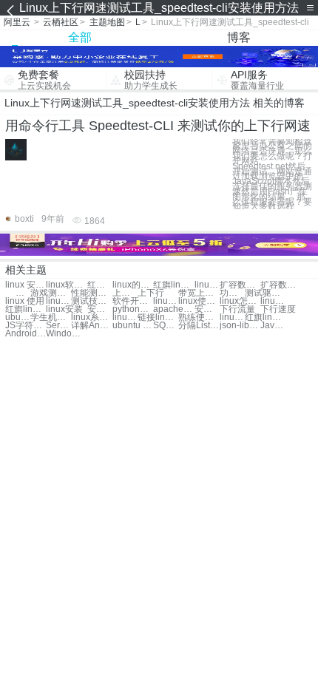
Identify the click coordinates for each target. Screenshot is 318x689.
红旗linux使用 (25, 309)
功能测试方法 (232, 293)
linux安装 (64, 309)
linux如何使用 (272, 301)
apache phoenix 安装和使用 (173, 309)
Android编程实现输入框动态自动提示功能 (25, 334)
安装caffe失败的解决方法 (207, 309)
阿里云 (17, 22)
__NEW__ (17, 293)
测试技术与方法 (91, 301)
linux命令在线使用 (232, 317)
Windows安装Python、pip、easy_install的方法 (66, 334)
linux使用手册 (198, 301)
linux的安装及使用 (132, 285)
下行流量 (237, 309)
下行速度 (278, 309)
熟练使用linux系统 (198, 317)
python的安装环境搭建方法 (132, 309)
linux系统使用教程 (91, 317)
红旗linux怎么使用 (265, 317)
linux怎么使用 (240, 301)
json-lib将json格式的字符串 (240, 326)
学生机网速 (50, 317)
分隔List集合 (198, 326)
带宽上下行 (198, 293)
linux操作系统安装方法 (207, 285)
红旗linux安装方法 (99, 285)
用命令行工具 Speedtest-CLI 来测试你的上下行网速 (158, 125)
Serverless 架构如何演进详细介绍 (58, 326)
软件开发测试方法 (132, 301)
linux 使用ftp (125, 317)
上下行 (125, 293)
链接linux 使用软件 (158, 317)
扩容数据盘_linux (240, 285)
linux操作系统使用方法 (165, 301)
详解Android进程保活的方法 (91, 326)
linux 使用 (24, 301)
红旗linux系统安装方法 (173, 285)
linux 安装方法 (25, 285)
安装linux (99, 309)
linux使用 (58, 301)
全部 (80, 37)
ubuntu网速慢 (17, 317)
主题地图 (107, 22)
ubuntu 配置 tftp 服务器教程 (132, 326)
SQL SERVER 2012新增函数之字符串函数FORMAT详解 (165, 326)
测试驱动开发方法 (265, 293)
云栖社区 (60, 22)
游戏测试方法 (50, 293)
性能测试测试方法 (91, 293)
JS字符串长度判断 (25, 326)
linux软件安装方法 (66, 285)
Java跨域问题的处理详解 (272, 326)
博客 (239, 37)
